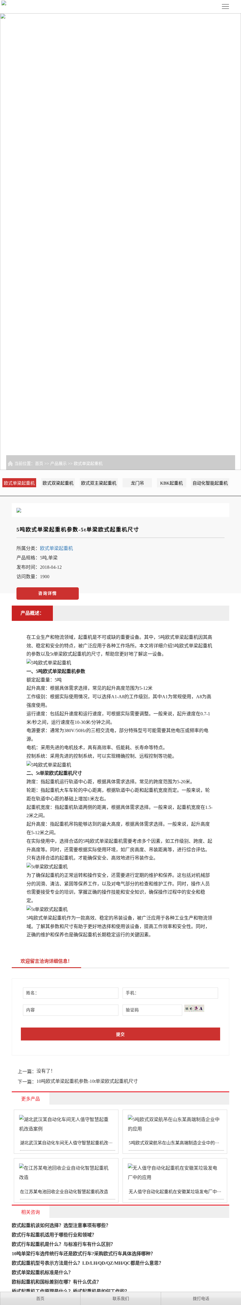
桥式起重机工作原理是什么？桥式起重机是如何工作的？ (70, 1291)
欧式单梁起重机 (88, 463)
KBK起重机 (171, 483)
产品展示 (58, 463)
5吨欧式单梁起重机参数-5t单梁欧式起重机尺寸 (77, 530)
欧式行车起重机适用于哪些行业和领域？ (54, 1234)
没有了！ (45, 1070)
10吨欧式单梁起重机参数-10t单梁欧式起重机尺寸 (87, 1081)
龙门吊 (137, 483)
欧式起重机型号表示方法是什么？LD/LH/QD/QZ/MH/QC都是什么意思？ (87, 1263)
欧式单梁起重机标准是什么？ (42, 1272)
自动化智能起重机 (210, 483)
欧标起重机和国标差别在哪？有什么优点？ (56, 1281)
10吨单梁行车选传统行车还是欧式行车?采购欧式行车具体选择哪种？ (83, 1253)
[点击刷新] (194, 1008)
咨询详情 (47, 593)
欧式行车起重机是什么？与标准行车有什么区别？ (63, 1244)
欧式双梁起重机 (58, 483)
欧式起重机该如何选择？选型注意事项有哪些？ (61, 1225)
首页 (39, 463)
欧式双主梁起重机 (98, 483)
